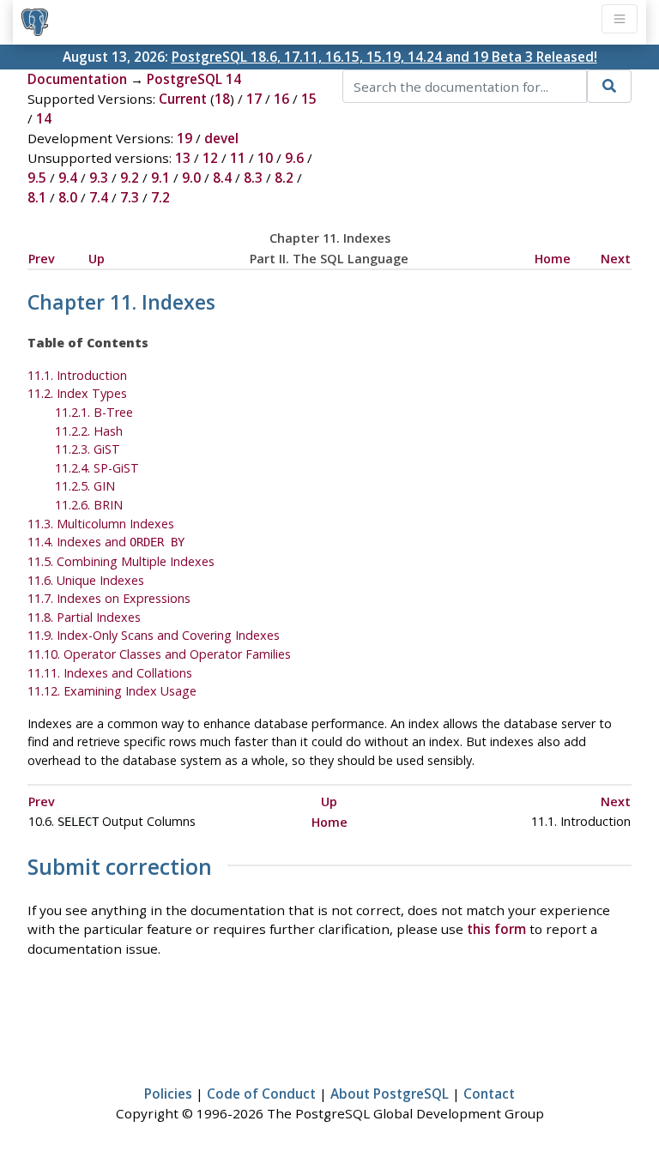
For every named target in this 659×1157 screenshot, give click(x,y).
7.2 (160, 197)
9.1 (160, 177)
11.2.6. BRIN (89, 505)
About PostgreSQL (389, 1093)
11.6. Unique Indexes (85, 580)
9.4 (67, 177)
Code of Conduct (261, 1093)
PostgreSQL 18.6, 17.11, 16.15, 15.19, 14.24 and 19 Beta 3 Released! (384, 56)
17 (254, 98)
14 (43, 118)
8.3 (253, 177)
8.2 (284, 177)
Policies (168, 1093)
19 (184, 138)
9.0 (191, 177)
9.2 (129, 177)
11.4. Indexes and (105, 541)
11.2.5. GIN (85, 486)
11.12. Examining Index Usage (111, 691)
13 (182, 157)
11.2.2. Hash (89, 431)
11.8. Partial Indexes (84, 617)
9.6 (294, 157)
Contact (489, 1093)
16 (281, 98)
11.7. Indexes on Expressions (108, 598)
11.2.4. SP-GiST (97, 468)
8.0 (67, 197)
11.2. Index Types (77, 393)
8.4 (222, 177)
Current (183, 98)
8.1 (36, 197)
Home (553, 258)
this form (496, 928)
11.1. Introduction (77, 375)
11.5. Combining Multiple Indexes (121, 561)
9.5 (36, 177)
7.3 (129, 197)
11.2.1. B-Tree (94, 412)
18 (222, 98)
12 (210, 157)
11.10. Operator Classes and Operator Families (159, 654)
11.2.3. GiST (87, 449)
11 (237, 157)
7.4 (98, 197)
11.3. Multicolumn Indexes (100, 523)
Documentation (77, 78)
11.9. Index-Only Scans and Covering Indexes (153, 635)
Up (96, 258)
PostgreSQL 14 (194, 78)
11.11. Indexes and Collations (109, 673)
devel (221, 138)
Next (616, 258)
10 (265, 157)
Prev (41, 258)
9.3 (98, 177)
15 (309, 98)
